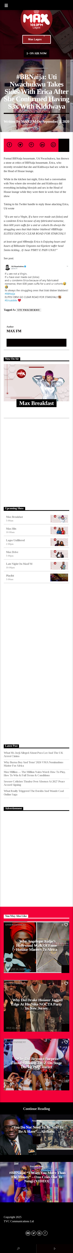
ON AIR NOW (38, 53)
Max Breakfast (14, 516)
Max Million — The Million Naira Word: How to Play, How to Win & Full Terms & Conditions (34, 773)
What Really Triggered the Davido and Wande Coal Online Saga (34, 792)
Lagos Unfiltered (15, 540)
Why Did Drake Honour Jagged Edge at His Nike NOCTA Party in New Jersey (37, 1004)
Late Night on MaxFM (19, 563)
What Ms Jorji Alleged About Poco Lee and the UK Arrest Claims (33, 754)
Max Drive (12, 552)
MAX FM (28, 121)
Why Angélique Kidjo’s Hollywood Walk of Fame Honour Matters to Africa (36, 945)
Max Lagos (35, 39)
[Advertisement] (36, 462)
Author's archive (36, 342)
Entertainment (36, 71)
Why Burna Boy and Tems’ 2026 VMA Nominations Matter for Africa (33, 764)
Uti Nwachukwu (29, 310)
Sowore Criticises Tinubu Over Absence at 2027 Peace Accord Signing (34, 783)
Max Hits (11, 528)
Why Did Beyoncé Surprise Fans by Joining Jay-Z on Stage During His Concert (36, 1062)
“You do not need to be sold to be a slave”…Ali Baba (37, 1129)
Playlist (10, 575)
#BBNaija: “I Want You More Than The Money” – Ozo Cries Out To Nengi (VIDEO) (37, 1177)
